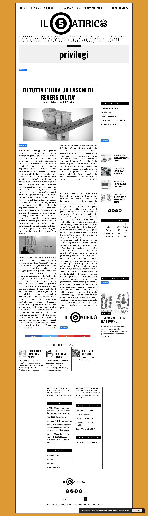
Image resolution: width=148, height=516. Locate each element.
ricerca (66, 433)
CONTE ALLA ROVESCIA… (87, 352)
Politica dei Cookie (53, 467)
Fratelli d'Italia (60, 413)
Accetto (137, 511)
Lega (62, 421)
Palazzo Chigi (55, 430)
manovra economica (51, 427)
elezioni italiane (65, 410)
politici (57, 434)
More (107, 336)
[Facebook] (113, 8)
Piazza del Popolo (66, 430)
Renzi (62, 434)
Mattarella (59, 427)
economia (50, 410)
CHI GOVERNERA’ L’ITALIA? (61, 354)
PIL (48, 434)
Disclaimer (50, 463)
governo (54, 416)
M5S (54, 424)
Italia (58, 420)
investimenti (50, 421)
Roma (55, 437)
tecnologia (55, 439)
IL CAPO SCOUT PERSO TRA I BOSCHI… (35, 354)
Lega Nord (66, 421)
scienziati (64, 437)
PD (60, 430)
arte (48, 408)
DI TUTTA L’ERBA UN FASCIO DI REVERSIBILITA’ (58, 93)
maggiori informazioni (122, 510)
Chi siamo (50, 459)
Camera (52, 407)
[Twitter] (116, 8)
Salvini (59, 437)
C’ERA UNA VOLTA (53, 455)
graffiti (59, 417)
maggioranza (59, 424)
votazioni (64, 439)
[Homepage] (120, 8)
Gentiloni (65, 413)
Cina (56, 408)
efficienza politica (56, 410)
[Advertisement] (77, 186)
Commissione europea (63, 408)
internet (64, 417)
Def (69, 408)
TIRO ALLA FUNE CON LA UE (109, 116)
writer (48, 442)
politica (52, 434)
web (68, 439)
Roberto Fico (49, 437)
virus (60, 439)
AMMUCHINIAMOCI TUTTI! (109, 108)
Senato (49, 439)
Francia (54, 413)
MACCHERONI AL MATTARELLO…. (111, 124)
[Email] (124, 8)
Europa (49, 413)
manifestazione (67, 424)
